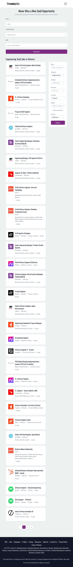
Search (58, 123)
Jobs (10, 542)
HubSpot (17, 476)
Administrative (22, 548)
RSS (6, 542)
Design (51, 548)
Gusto (16, 192)
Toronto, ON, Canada (29, 352)
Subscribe (36, 52)
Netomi (17, 236)
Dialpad (17, 265)
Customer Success (33, 548)
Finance (4, 550)
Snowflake (17, 129)
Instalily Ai (18, 352)
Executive (65, 548)
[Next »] (31, 527)
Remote (68, 550)
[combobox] (36, 24)
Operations (23, 550)
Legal (9, 550)
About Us (45, 542)
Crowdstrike (18, 175)
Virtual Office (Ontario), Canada (23, 328)
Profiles (24, 542)
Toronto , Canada (33, 236)
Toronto (30, 490)
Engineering (58, 548)
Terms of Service (37, 545)
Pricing (31, 542)
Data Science (44, 548)
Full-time (23, 68)
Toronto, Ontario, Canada (34, 422)
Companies (17, 542)
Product (48, 550)
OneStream (18, 514)
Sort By (53, 114)
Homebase (18, 146)
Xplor (16, 422)
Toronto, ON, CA (33, 476)
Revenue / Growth (34, 553)
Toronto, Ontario (35, 85)
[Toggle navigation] (65, 4)
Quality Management (58, 550)
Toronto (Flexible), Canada (35, 100)
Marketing (15, 550)
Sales (42, 553)
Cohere (17, 68)
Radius (53, 103)
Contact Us (53, 542)
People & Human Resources (36, 550)
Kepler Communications (21, 85)
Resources (38, 542)
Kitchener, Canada (26, 265)
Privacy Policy (63, 542)
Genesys (17, 100)
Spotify (17, 490)
